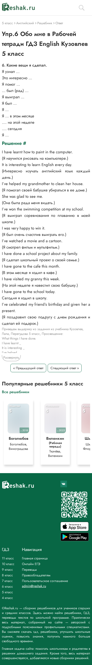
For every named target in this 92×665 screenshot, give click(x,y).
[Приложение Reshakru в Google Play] (74, 539)
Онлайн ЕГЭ (31, 564)
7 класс (7, 580)
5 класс (7, 592)
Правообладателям (36, 575)
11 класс (8, 558)
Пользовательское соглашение (45, 580)
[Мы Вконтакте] (63, 484)
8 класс (7, 575)
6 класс (7, 586)
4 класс (7, 597)
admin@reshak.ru (34, 586)
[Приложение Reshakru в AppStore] (74, 530)
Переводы (29, 569)
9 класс (7, 569)
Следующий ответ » (64, 368)
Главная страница (35, 558)
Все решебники (15, 391)
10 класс (8, 564)
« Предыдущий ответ (28, 368)
